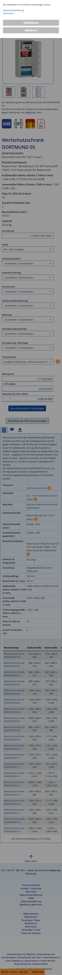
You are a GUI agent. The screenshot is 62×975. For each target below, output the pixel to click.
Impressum (8, 13)
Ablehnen (31, 30)
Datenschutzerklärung (13, 10)
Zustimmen (31, 22)
